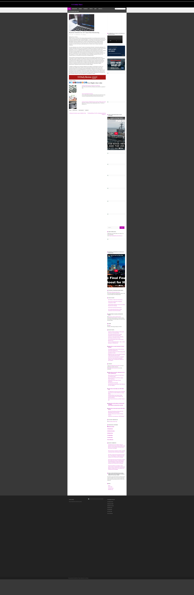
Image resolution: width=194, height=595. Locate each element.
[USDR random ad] (87, 77)
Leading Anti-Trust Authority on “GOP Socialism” (116, 416)
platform (86, 110)
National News (74, 8)
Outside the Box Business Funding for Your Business (91, 85)
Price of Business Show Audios (73, 11)
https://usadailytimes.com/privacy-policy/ (75, 501)
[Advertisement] (97, 587)
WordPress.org (110, 489)
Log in (109, 485)
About (95, 8)
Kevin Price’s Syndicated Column (115, 405)
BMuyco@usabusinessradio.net (112, 367)
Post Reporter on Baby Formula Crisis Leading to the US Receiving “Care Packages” (116, 468)
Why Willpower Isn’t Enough (113, 382)
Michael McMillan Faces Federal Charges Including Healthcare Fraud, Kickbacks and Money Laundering (115, 396)
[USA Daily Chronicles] (112, 421)
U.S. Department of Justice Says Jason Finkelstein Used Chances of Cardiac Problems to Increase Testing (116, 392)
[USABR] (109, 325)
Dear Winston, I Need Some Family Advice (115, 299)
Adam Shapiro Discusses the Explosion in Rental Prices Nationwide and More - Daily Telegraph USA (116, 461)
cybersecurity (75, 110)
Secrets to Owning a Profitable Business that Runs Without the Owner (94, 101)
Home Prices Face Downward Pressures (115, 307)
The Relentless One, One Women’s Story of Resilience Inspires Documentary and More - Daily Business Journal (116, 446)
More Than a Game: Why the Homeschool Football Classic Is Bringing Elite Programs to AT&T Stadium (116, 359)
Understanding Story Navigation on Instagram (116, 356)
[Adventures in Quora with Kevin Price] (114, 316)
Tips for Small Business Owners (87, 93)
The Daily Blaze (110, 435)
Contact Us (100, 8)
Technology (86, 8)
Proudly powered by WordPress (73, 578)
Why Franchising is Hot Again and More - (115, 450)
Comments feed (110, 488)
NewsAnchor (83, 578)
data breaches (81, 110)
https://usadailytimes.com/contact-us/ (115, 235)
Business (80, 8)
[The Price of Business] (113, 292)
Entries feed (110, 486)
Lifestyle (91, 8)
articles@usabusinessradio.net (115, 365)
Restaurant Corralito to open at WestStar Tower (78, 113)
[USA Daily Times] (76, 4)
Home (69, 8)
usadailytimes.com (77, 34)
